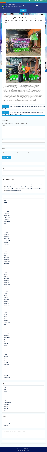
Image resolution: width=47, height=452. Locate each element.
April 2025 (5, 230)
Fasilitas (5, 391)
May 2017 (5, 371)
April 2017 (5, 373)
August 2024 (6, 246)
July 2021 (5, 312)
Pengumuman (6, 398)
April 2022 (5, 295)
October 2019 (6, 335)
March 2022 (6, 297)
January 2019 (6, 345)
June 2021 (6, 314)
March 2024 (6, 255)
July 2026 (5, 202)
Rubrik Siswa (6, 408)
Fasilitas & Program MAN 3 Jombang (14, 190)
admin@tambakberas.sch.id (30, 6)
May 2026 (5, 206)
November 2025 (7, 217)
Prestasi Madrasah (7, 402)
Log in (5, 419)
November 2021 (7, 305)
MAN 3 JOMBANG (11, 4)
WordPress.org (6, 425)
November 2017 (7, 368)
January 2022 (6, 301)
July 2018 (5, 354)
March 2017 (6, 375)
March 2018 (6, 362)
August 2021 (6, 310)
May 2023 (5, 272)
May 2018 (5, 358)
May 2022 (5, 293)
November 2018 (7, 347)
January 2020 (6, 333)
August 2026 (6, 200)
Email (3, 144)
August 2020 (6, 324)
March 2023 (6, 276)
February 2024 (6, 257)
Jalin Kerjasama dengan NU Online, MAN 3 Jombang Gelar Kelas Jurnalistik (21, 182)
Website (3, 148)
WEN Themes (26, 450)
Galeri (5, 393)
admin (13, 25)
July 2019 (5, 339)
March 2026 (6, 209)
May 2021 (5, 316)
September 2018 (7, 350)
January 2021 (6, 320)
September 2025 (7, 221)
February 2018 (6, 364)
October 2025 (6, 219)
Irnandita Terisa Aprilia (8, 184)
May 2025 (5, 228)
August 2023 (6, 267)
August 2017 (6, 369)
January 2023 (6, 280)
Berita (18, 25)
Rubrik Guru (6, 406)
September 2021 (7, 308)
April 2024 (5, 253)
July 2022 (5, 289)
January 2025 (6, 236)
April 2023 (5, 274)
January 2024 (6, 259)
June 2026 (6, 204)
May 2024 (5, 251)
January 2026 (6, 213)
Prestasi (5, 400)
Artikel (5, 387)
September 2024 (7, 244)
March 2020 (6, 329)
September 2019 (7, 337)
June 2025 (6, 227)
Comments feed (7, 423)
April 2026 (5, 207)
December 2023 (7, 261)
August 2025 (6, 223)
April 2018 (5, 360)
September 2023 (7, 265)
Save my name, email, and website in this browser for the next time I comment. (18, 152)
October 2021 (6, 307)
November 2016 (7, 377)
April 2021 (5, 318)
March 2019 (6, 343)
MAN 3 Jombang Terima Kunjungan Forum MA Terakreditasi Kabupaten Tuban (22, 186)
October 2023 (6, 263)
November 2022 (7, 284)
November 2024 (7, 240)
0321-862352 (28, 4)
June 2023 (6, 270)
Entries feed (6, 421)
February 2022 (6, 299)
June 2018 (6, 356)
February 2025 (6, 234)
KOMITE (5, 396)
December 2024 (7, 238)
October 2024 (6, 242)
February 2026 (6, 211)
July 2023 (5, 268)
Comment (4, 125)
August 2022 (6, 288)
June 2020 (6, 328)
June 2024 (6, 249)
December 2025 (7, 215)
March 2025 (6, 232)
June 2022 (6, 291)
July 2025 (5, 225)
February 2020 (6, 331)
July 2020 (5, 326)
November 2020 (7, 322)
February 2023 (6, 278)
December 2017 (7, 366)
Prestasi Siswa (6, 404)
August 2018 (6, 352)
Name (3, 139)
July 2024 (5, 247)
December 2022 (7, 282)
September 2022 (7, 286)
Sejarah (5, 410)
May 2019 (5, 341)
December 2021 (7, 303)
